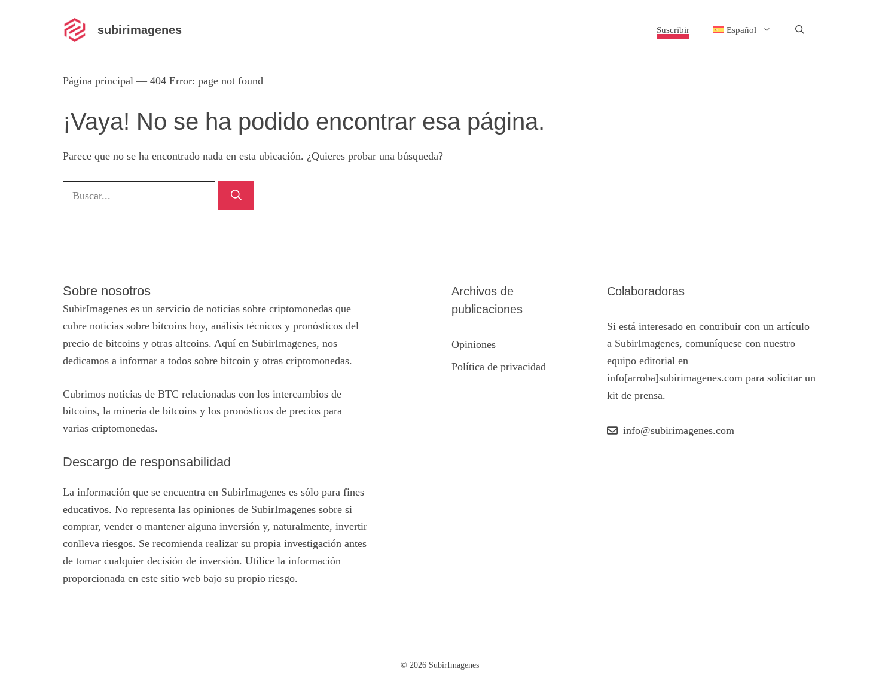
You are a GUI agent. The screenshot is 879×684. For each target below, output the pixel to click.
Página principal (98, 81)
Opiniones (473, 344)
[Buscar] (236, 195)
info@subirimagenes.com (678, 430)
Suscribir (673, 30)
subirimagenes (139, 29)
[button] (799, 30)
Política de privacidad (498, 366)
